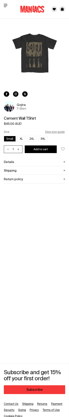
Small (9, 138)
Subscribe (34, 390)
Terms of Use (51, 409)
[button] (62, 9)
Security (9, 409)
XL (22, 138)
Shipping (27, 403)
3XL (44, 138)
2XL (33, 138)
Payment (56, 403)
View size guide (55, 131)
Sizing (22, 409)
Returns (42, 403)
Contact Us (11, 403)
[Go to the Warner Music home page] (29, 9)
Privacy (34, 409)
